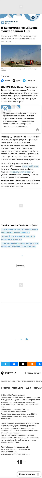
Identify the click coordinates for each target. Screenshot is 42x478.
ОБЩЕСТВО (15, 381)
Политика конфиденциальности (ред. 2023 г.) (19, 414)
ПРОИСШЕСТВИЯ (28, 381)
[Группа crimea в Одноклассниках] (31, 364)
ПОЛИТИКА (5, 381)
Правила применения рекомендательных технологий (17, 417)
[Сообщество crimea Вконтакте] (14, 364)
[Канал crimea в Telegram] (5, 364)
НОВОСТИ (5, 388)
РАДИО (28, 388)
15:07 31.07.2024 (6, 42)
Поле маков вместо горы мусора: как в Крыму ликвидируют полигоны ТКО (20, 245)
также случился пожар (20, 172)
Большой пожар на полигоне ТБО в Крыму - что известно (18, 238)
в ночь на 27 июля (30, 166)
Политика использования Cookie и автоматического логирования (14, 410)
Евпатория (20, 265)
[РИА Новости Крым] (9, 22)
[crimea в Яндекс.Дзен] (23, 364)
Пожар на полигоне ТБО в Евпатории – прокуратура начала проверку (19, 231)
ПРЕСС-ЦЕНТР (17, 388)
